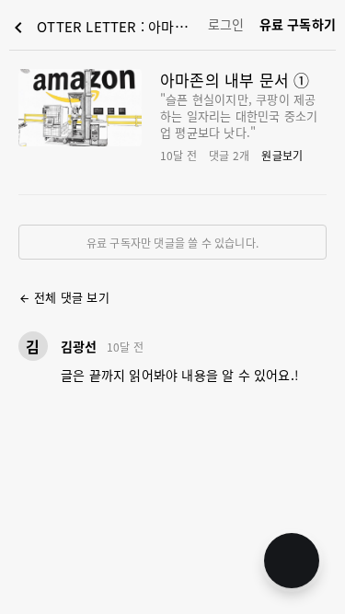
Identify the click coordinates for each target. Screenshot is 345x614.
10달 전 (125, 346)
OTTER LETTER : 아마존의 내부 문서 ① (104, 28)
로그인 (226, 24)
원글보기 (282, 155)
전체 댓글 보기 (63, 297)
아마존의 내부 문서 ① (234, 79)
